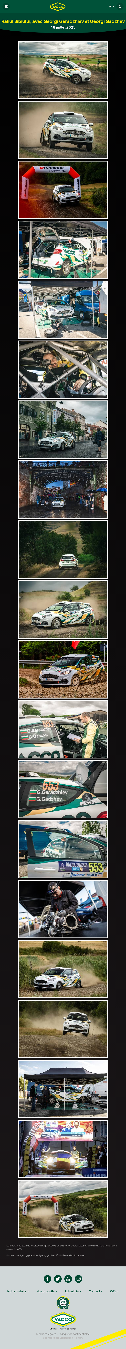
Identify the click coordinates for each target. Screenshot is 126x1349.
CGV (113, 1291)
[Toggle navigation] (6, 6)
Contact (94, 1291)
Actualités (72, 1291)
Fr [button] (110, 6)
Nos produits (45, 1291)
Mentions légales (46, 1334)
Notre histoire (16, 1291)
